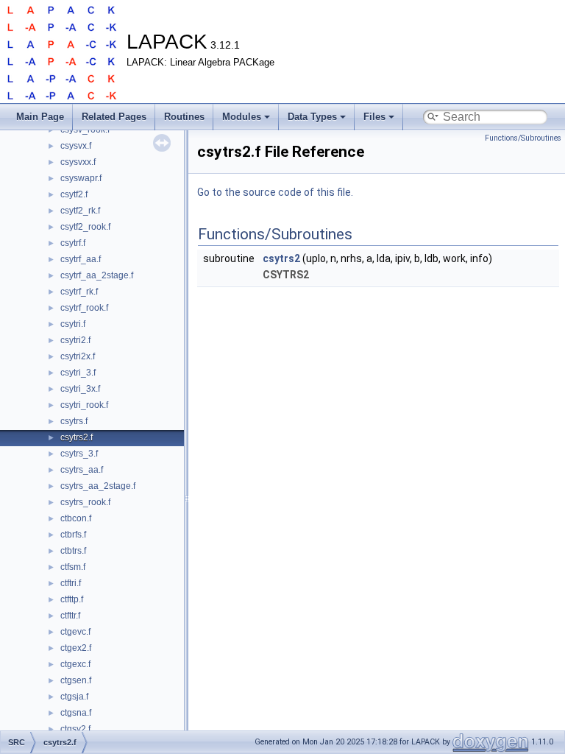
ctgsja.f (74, 696)
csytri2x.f (77, 356)
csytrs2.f (76, 437)
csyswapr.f (81, 178)
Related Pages (114, 116)
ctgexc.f (75, 664)
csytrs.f (74, 421)
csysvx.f (75, 146)
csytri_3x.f (80, 389)
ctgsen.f (75, 680)
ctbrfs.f (73, 534)
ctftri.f (70, 583)
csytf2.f (74, 194)
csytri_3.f (78, 372)
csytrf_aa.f (80, 259)
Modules (241, 116)
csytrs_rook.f (85, 502)
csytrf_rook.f (84, 308)
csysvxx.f (78, 162)
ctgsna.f (75, 713)
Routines (184, 116)
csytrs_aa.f (81, 470)
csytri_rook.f (84, 405)
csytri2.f (75, 340)
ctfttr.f (70, 615)
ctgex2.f (75, 648)
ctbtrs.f (73, 551)
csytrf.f (72, 243)
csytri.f (72, 324)
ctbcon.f (75, 518)
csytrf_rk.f (79, 291)
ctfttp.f (71, 599)
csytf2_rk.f (80, 210)
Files (374, 116)
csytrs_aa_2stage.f (97, 486)
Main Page (40, 116)
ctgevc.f (75, 632)
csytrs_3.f (79, 453)
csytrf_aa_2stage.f (96, 275)
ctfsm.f (72, 567)
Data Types (312, 116)
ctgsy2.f (75, 729)
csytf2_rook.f (85, 227)
